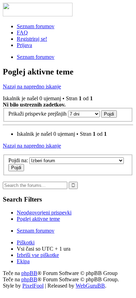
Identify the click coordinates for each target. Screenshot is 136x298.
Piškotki (26, 242)
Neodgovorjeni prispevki (44, 212)
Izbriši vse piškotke (38, 255)
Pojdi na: (18, 160)
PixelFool (33, 286)
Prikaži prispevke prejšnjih (38, 114)
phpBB (29, 273)
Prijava (24, 45)
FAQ (22, 33)
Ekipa (23, 261)
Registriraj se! (32, 39)
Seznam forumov (35, 26)
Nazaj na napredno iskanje (32, 86)
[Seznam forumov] (38, 14)
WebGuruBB (90, 286)
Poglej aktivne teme (38, 219)
